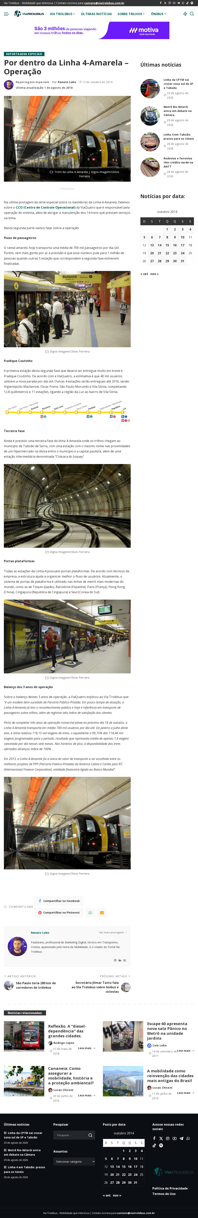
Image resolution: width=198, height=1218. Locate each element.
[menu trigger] (8, 14)
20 (152, 253)
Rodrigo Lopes (64, 1097)
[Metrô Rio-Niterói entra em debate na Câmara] (150, 116)
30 (175, 261)
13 (152, 245)
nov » (154, 274)
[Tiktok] (187, 3)
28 (159, 261)
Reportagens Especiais (24, 54)
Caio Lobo (160, 1099)
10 (182, 237)
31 (182, 261)
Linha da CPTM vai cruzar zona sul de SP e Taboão (178, 84)
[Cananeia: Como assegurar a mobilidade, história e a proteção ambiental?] (24, 1135)
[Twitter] (165, 3)
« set (144, 274)
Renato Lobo (67, 82)
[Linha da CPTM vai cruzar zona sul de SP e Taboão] (150, 88)
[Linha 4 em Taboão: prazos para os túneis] (150, 141)
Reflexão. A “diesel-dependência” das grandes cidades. (67, 1085)
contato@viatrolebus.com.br (104, 3)
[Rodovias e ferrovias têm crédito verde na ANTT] (150, 167)
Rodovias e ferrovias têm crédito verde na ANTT (178, 162)
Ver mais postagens (111, 986)
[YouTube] (174, 3)
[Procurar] (191, 14)
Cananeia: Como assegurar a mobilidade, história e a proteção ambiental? (71, 1130)
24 (182, 253)
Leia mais (84, 1102)
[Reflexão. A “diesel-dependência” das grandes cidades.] (24, 1090)
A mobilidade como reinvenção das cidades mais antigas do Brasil (170, 1130)
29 (167, 261)
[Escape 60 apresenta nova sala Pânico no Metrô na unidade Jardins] (123, 1090)
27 (152, 261)
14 (159, 245)
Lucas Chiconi (63, 1144)
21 (159, 253)
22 (167, 253)
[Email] (102, 967)
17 (182, 245)
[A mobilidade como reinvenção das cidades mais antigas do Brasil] (123, 1135)
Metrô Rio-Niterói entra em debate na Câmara (178, 111)
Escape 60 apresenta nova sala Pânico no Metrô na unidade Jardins (167, 1085)
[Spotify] (192, 3)
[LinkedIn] (120, 1014)
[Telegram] (178, 3)
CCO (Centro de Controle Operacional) (45, 262)
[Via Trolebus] (28, 14)
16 (175, 245)
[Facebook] (161, 3)
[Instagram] (169, 3)
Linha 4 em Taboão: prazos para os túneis (179, 136)
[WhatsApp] (183, 3)
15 (167, 245)
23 (175, 253)
